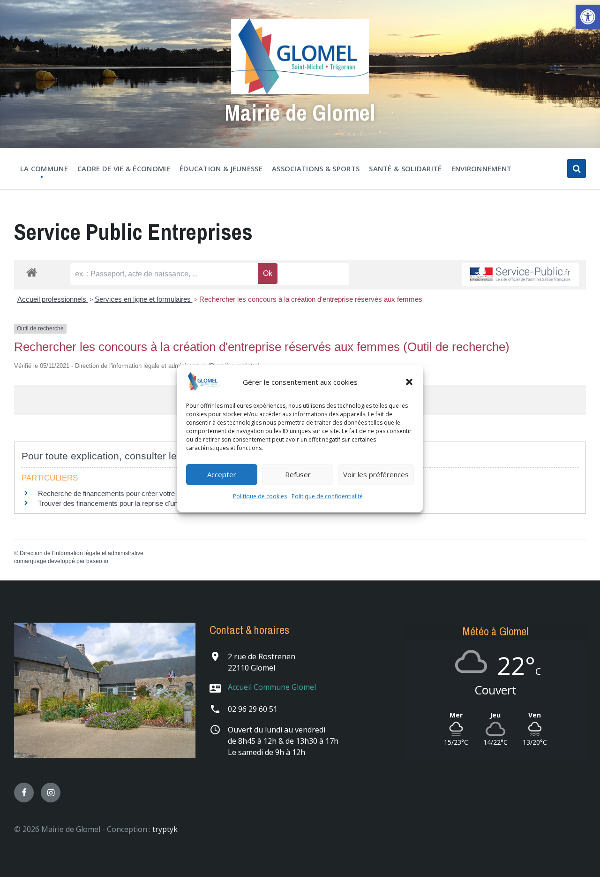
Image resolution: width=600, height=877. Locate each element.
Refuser (298, 474)
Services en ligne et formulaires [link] (144, 299)
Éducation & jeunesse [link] (221, 168)
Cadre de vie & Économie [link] (123, 168)
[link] (588, 17)
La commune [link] (44, 168)
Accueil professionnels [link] (52, 299)
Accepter (221, 474)
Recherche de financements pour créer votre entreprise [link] (122, 493)
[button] (409, 382)
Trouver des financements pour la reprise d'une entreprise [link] (126, 503)
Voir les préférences (376, 474)
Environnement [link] (481, 168)
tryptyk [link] (165, 829)
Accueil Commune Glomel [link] (272, 687)
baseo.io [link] (97, 561)
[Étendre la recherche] (576, 168)
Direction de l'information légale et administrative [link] (81, 553)
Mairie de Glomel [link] (300, 112)
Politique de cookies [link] (260, 496)
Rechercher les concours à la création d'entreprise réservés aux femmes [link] (310, 299)
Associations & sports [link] (316, 168)
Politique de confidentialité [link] (327, 496)
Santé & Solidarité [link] (405, 168)
